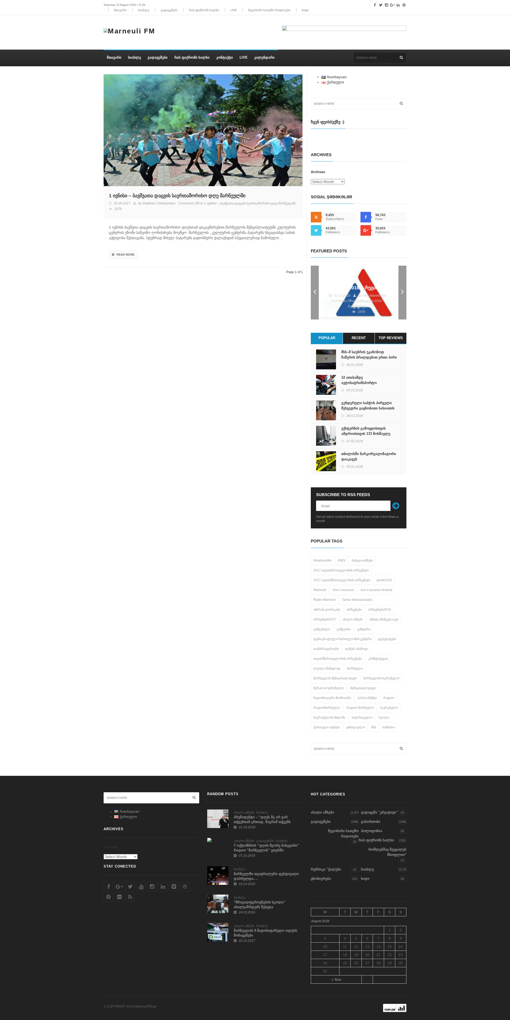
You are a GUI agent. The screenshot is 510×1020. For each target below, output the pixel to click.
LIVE (234, 10)
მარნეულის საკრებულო (381, 678)
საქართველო (362, 717)
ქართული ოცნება (326, 727)
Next (402, 292)
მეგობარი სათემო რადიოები (269, 10)
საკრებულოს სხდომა (329, 717)
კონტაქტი (224, 57)
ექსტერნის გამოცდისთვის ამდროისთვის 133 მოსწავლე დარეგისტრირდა (365, 433)
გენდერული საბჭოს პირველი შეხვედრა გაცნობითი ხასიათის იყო (367, 408)
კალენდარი (264, 57)
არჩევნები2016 (379, 609)
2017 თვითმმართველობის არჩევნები (341, 580)
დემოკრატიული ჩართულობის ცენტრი (342, 639)
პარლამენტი (367, 698)
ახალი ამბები (353, 619)
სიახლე (143, 10)
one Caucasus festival (376, 590)
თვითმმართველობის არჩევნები (337, 658)
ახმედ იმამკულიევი (383, 619)
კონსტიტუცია (378, 658)
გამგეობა (344, 629)
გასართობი (370, 822)
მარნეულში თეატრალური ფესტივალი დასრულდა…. (266, 876)
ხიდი (305, 10)
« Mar (336, 979)
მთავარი (120, 10)
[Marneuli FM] (131, 29)
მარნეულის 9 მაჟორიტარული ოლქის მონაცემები (265, 933)
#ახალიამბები (362, 560)
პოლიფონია (371, 831)
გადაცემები (169, 10)
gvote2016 (384, 580)
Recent (359, 338)
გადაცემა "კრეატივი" (379, 812)
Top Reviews (391, 338)
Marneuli (319, 590)
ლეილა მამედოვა (327, 668)
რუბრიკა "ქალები (326, 869)
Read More (125, 254)
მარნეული (355, 668)
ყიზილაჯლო (355, 727)
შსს (373, 727)
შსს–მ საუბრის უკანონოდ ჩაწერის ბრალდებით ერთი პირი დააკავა (369, 357)
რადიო (388, 698)
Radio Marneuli (324, 600)
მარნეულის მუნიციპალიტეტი (335, 678)
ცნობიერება (321, 879)
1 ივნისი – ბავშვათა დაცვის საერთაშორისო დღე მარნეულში (177, 195)
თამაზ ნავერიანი (326, 649)
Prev (315, 292)
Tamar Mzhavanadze (357, 600)
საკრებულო (389, 708)
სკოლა (384, 717)
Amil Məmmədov (374, 295)
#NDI (341, 560)
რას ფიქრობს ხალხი (204, 10)
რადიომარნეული (326, 708)
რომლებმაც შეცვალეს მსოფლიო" (387, 852)
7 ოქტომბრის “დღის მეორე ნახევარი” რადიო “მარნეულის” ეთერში (266, 847)
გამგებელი (321, 629)
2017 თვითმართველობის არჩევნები (341, 570)
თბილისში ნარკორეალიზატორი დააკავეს (368, 456)
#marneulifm (322, 560)
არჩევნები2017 (324, 619)
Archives (318, 172)
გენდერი (364, 629)
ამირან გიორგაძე (326, 609)
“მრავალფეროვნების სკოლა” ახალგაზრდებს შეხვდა (260, 904)
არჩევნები (354, 609)
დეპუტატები (387, 639)
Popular (326, 338)
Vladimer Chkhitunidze (158, 203)
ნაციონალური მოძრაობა (332, 698)
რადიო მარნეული (360, 708)
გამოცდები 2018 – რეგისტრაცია (358, 287)
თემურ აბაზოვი (356, 649)
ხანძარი (388, 727)
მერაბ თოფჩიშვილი (328, 688)
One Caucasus (343, 590)
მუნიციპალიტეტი (363, 688)
